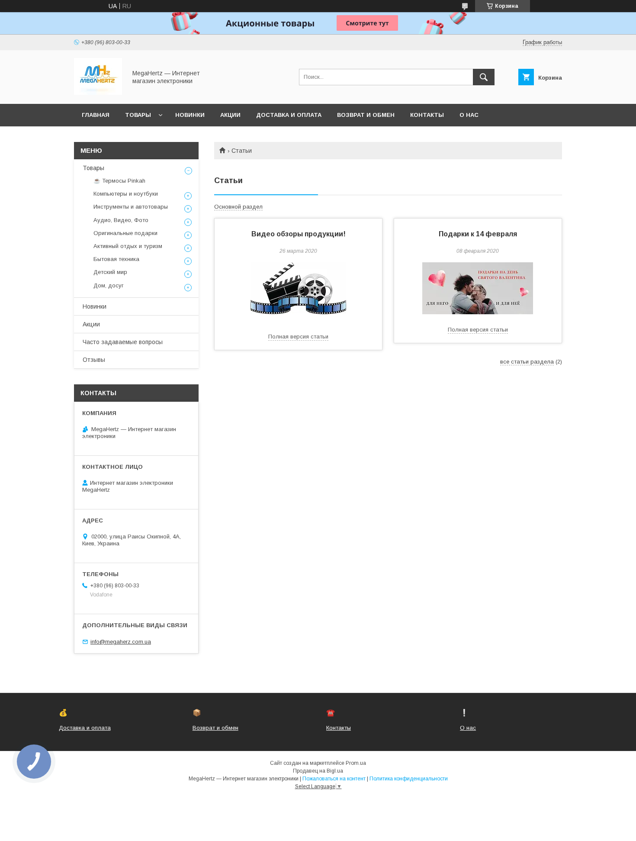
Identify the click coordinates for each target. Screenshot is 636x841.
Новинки (190, 115)
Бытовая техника (116, 259)
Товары (138, 115)
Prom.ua (356, 763)
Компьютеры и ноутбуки (125, 193)
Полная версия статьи (298, 336)
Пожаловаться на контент (334, 779)
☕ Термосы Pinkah (119, 180)
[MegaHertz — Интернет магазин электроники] (98, 92)
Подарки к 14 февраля (478, 234)
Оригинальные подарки (125, 233)
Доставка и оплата (288, 115)
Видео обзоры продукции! (298, 234)
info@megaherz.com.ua (120, 641)
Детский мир (110, 272)
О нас (469, 115)
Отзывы (94, 359)
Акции (230, 115)
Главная (95, 115)
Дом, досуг (108, 285)
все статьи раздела (527, 361)
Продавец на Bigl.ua (318, 771)
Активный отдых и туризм (127, 246)
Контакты (427, 115)
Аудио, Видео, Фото (120, 220)
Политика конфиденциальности (408, 779)
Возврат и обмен (366, 115)
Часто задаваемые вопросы (123, 341)
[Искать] (484, 77)
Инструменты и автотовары (130, 206)
